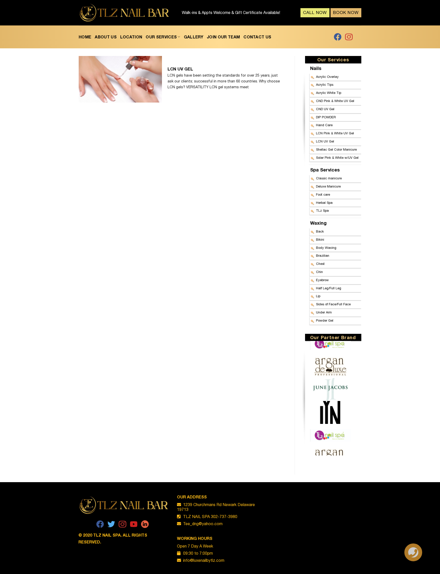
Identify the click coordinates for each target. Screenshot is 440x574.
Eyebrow (322, 280)
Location (131, 36)
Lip (318, 296)
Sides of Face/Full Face (333, 304)
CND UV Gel (325, 109)
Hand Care (324, 125)
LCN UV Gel (325, 141)
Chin (319, 272)
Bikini (320, 239)
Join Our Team (223, 36)
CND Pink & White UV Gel (335, 101)
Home (85, 36)
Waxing (318, 223)
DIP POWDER (326, 117)
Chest (320, 264)
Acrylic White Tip (328, 93)
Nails (315, 68)
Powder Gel (324, 320)
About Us (106, 36)
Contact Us (257, 36)
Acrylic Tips (324, 85)
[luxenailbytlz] (124, 12)
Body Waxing (326, 248)
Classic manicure (329, 178)
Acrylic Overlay (327, 77)
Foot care (323, 194)
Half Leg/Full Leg (328, 288)
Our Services (161, 36)
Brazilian (322, 255)
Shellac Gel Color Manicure (336, 149)
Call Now (315, 12)
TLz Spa (322, 210)
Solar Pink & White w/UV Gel (337, 158)
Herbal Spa (324, 203)
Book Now (346, 12)
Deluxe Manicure (328, 186)
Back (320, 231)
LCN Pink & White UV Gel (335, 133)
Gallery (193, 36)
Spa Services (325, 170)
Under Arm (324, 312)
